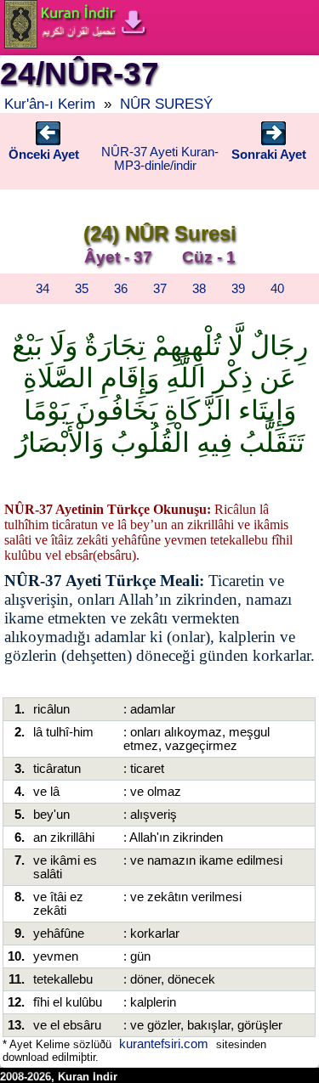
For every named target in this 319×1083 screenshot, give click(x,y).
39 (238, 289)
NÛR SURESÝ (166, 103)
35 (81, 289)
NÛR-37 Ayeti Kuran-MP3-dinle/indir (160, 158)
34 (42, 289)
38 (199, 289)
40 (277, 289)
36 (121, 289)
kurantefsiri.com (163, 1044)
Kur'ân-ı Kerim (49, 103)
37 (160, 289)
